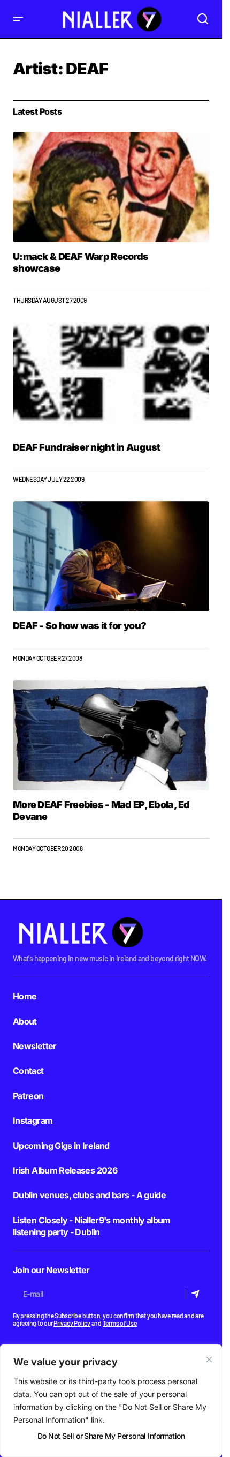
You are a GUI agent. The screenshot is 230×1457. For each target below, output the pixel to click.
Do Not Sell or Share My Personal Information (111, 1435)
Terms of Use (120, 1323)
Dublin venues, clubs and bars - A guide (89, 1195)
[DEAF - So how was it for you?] (111, 556)
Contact (28, 1070)
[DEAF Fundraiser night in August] (111, 377)
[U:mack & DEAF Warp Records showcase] (111, 187)
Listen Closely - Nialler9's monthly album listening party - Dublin (92, 1226)
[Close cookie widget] (209, 1359)
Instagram (32, 1120)
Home (24, 996)
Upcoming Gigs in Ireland (61, 1145)
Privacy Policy (71, 1323)
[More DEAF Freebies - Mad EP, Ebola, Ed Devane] (111, 735)
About (25, 1021)
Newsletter (35, 1046)
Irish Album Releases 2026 (65, 1170)
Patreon (28, 1095)
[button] (18, 19)
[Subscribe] (197, 1294)
